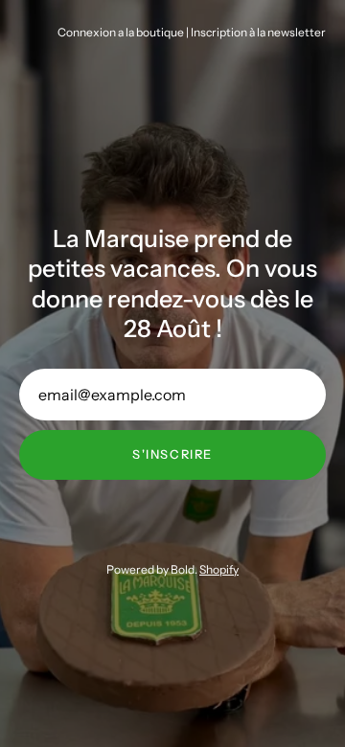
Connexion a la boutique (121, 32)
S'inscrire (172, 454)
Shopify (219, 569)
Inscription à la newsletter (258, 32)
